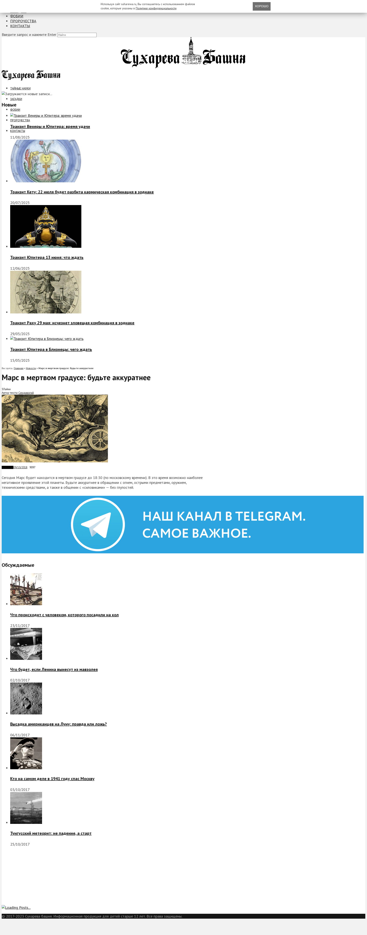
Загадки (16, 99)
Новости (31, 368)
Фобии (16, 16)
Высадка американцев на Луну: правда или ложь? (58, 724)
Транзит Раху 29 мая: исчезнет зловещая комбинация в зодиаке (72, 323)
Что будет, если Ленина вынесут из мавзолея (54, 669)
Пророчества (23, 20)
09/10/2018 (20, 467)
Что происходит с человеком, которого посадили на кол (64, 615)
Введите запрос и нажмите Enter (29, 34)
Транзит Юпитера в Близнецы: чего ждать (51, 349)
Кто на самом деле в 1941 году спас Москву (52, 778)
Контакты (20, 25)
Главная (18, 368)
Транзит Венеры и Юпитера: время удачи (50, 126)
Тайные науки (20, 88)
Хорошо (261, 6)
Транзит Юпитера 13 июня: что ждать (46, 257)
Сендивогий (26, 393)
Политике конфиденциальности (156, 8)
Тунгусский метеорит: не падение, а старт (51, 833)
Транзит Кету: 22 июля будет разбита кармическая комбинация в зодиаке (82, 192)
